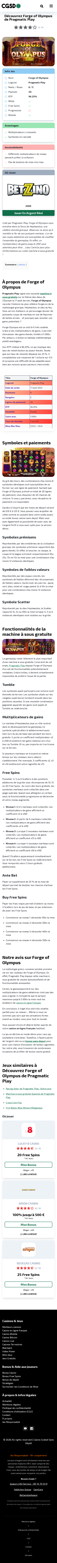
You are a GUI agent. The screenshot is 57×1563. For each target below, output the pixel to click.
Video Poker (8, 1351)
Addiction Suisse (22, 1489)
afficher (22, 264)
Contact (6, 1415)
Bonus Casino (9, 1372)
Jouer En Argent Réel (28, 213)
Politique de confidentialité (16, 1408)
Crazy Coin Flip (14, 1102)
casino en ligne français (28, 1002)
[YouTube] (25, 1428)
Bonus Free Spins (11, 1376)
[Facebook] (31, 1428)
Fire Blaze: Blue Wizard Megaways (24, 1107)
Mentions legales (28, 1521)
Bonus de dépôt (10, 1379)
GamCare (38, 1489)
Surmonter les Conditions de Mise (20, 1386)
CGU (28, 1538)
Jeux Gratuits (9, 1358)
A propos (28, 1555)
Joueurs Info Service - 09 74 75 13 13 (28, 1483)
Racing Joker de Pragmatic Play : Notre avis (28, 1088)
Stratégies (7, 1383)
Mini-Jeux (7, 1354)
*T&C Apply (28, 1158)
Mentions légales (11, 1404)
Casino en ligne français (14, 1330)
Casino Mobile (9, 1333)
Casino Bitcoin (9, 1337)
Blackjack (7, 1347)
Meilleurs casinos (11, 1327)
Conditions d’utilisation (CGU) (17, 1411)
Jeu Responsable (11, 1422)
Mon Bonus (28, 1164)
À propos (7, 1418)
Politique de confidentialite (28, 1530)
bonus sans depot (35, 1041)
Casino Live (8, 1340)
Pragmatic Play (17, 665)
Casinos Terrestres (12, 1344)
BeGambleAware (28, 1495)
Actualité (7, 1401)
